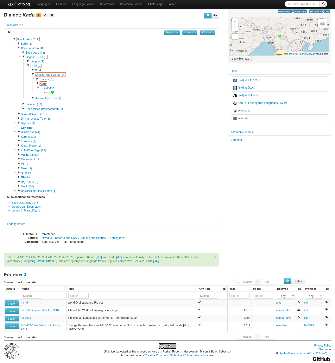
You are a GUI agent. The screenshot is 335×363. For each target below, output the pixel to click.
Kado (43, 83)
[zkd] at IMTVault (247, 95)
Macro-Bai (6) (29, 155)
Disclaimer (324, 349)
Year (232, 289)
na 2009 (26, 317)
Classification (15, 25)
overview (281, 325)
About (172, 4)
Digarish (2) (28, 123)
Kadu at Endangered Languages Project (262, 103)
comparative (283, 310)
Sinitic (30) (27, 186)
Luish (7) (35, 66)
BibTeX (298, 281)
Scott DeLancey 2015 (25, 203)
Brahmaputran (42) (33, 48)
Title (71, 289)
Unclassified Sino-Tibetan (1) (38, 191)
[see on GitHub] (45, 15)
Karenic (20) (28, 136)
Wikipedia (243, 110)
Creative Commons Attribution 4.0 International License (179, 355)
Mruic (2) (26, 168)
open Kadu (173, 32)
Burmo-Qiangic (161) (34, 114)
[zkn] (99, 257)
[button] (279, 36)
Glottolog (21, 4)
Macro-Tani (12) (31, 159)
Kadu (47, 92)
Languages (43, 4)
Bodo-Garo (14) (35, 52)
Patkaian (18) (34, 104)
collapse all (209, 32)
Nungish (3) (28, 173)
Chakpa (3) (46, 79)
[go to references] (52, 15)
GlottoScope (155, 4)
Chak (38, 70)
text (278, 302)
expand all (191, 32)
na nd (24, 302)
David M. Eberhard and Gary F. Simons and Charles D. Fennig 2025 (83, 238)
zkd (327, 11)
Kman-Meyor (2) (31, 145)
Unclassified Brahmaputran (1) (44, 109)
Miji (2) (25, 163)
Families (61, 4)
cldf (306, 302)
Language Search (83, 4)
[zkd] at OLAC (246, 87)
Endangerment (16, 224)
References (107, 4)
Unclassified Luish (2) (48, 98)
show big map (240, 58)
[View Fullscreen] (235, 36)
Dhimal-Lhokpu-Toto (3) (35, 118)
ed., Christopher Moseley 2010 (40, 310)
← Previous (245, 282)
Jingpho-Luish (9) (36, 57)
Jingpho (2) (37, 61)
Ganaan (49, 88)
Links (234, 71)
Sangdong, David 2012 (37, 261)
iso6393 (309, 325)
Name (25, 289)
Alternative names (242, 132)
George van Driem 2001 (26, 206)
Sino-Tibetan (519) (27, 39)
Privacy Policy (322, 345)
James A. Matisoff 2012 (26, 210)
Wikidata (242, 118)
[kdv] (156, 261)
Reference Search (131, 4)
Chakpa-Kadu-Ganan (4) (50, 75)
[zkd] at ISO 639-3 (248, 80)
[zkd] (119, 257)
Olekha (25, 177)
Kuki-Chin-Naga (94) (33, 150)
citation (12, 303)
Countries (237, 140)
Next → (268, 282)
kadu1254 (300, 11)
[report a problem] (38, 15)
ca (224, 289)
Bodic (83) (27, 43)
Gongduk (27, 128)
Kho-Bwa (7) (28, 141)
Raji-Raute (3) (29, 182)
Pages (257, 289)
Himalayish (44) (30, 132)
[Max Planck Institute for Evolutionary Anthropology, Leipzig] (11, 351)
